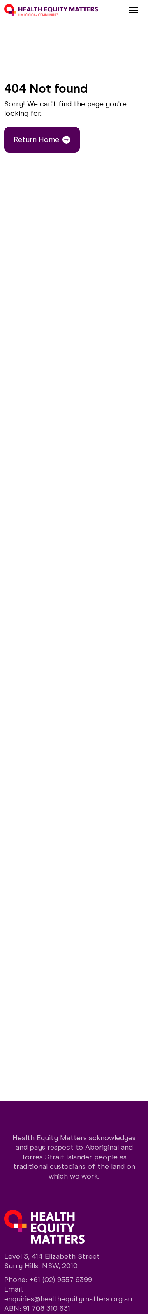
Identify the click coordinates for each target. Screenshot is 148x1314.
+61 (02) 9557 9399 (60, 1279)
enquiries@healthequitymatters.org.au (68, 1298)
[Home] (51, 10)
